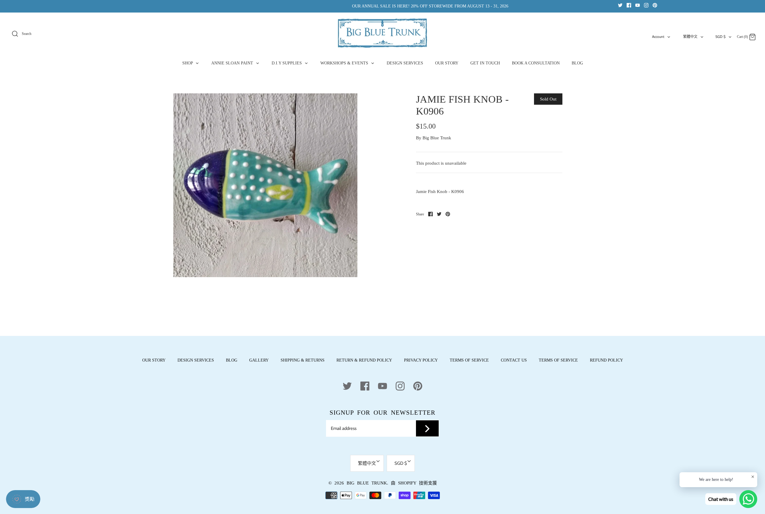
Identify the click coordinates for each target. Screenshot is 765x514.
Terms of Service (469, 360)
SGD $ (720, 36)
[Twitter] (620, 4)
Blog (231, 360)
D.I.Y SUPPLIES (287, 63)
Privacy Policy (421, 360)
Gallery (259, 360)
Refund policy (606, 360)
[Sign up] (427, 428)
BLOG (577, 63)
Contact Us (514, 360)
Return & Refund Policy (364, 360)
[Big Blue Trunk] (382, 33)
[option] (265, 185)
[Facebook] (629, 4)
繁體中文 (690, 36)
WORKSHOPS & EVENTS (344, 63)
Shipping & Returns (303, 360)
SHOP (188, 63)
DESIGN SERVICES (405, 63)
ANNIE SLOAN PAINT (232, 63)
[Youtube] (637, 4)
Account (658, 36)
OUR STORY (446, 63)
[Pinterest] (655, 4)
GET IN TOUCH (485, 63)
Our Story (154, 360)
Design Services (196, 360)
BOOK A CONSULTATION (536, 63)
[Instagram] (646, 4)
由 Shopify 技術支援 (414, 483)
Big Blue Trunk (437, 137)
